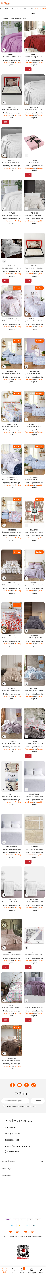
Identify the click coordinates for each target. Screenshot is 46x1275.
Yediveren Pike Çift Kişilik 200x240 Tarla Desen (12, 849)
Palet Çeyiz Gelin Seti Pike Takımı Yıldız (12, 268)
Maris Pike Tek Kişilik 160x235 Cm (12, 743)
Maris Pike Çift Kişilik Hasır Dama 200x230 (35, 109)
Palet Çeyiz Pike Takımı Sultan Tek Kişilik (35, 849)
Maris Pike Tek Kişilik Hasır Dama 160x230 (12, 162)
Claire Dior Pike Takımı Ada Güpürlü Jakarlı (12, 109)
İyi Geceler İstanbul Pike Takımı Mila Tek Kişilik (35, 321)
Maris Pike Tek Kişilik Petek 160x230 (35, 902)
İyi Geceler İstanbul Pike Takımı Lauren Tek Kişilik (12, 374)
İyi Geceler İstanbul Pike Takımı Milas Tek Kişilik (12, 321)
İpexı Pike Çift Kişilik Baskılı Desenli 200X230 (12, 796)
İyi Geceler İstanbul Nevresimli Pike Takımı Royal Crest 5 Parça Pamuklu (12, 1060)
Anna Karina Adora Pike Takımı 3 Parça (12, 955)
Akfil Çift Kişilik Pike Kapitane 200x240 (12, 215)
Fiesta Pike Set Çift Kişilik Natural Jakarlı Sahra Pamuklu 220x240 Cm (35, 638)
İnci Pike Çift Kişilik (34, 162)
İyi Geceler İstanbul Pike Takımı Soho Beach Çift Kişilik (12, 426)
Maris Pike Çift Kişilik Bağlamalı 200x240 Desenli (35, 532)
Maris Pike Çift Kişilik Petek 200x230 (12, 902)
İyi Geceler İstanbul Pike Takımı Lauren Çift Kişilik (35, 479)
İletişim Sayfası (10, 1127)
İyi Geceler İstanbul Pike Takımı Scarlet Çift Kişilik (35, 426)
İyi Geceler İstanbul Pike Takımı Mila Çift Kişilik (12, 479)
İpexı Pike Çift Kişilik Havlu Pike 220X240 (35, 215)
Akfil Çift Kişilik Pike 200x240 (11, 57)
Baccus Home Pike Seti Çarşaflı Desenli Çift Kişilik (35, 1008)
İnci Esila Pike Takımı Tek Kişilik (35, 955)
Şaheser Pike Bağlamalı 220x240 (35, 57)
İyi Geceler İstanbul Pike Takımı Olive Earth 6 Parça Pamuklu (12, 585)
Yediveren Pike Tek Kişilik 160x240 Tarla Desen (35, 796)
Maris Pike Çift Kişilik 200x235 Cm (35, 691)
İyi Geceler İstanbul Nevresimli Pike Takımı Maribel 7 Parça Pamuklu (35, 585)
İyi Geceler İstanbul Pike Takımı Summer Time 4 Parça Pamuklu (12, 638)
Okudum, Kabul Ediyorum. (21, 1106)
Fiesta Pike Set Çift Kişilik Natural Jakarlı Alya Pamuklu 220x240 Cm (12, 691)
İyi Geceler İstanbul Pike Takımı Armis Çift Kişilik (12, 532)
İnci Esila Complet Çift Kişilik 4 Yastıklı (35, 743)
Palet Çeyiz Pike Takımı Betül (34, 268)
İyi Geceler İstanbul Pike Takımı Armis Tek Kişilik (35, 374)
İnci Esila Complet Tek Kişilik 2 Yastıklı (12, 1008)
